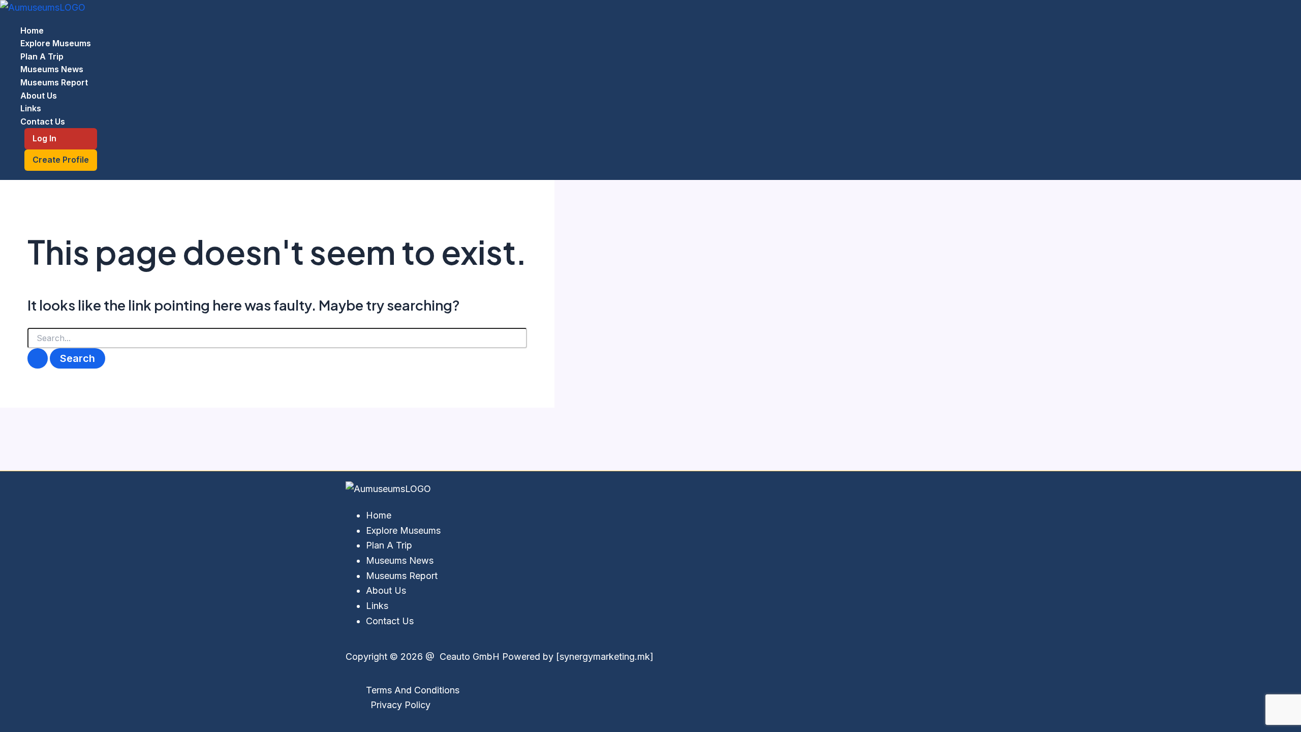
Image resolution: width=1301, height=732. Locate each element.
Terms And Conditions (412, 690)
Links (30, 108)
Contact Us (42, 121)
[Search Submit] (37, 358)
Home (32, 30)
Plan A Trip (42, 56)
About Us (38, 95)
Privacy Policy (400, 704)
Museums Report (54, 82)
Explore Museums (55, 43)
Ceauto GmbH (468, 656)
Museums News (51, 69)
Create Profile (61, 160)
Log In (44, 138)
